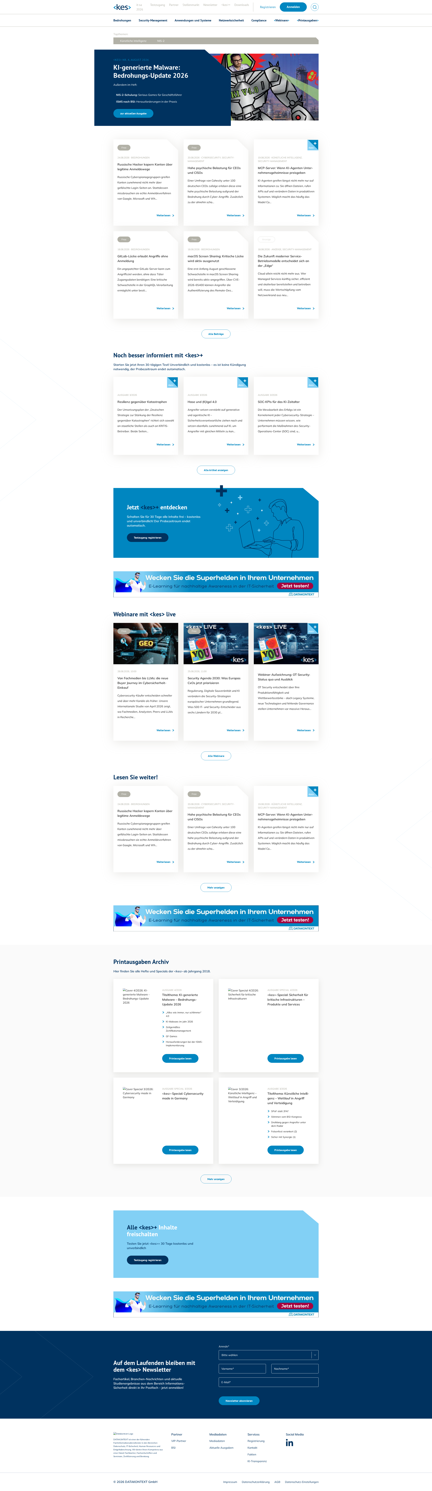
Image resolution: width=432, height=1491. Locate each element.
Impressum (230, 1482)
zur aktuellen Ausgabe (133, 113)
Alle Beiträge (216, 334)
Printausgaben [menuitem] (308, 20)
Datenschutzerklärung (255, 1482)
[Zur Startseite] (122, 7)
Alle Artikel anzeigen (216, 470)
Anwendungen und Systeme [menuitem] (193, 20)
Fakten (252, 1454)
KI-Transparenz (257, 1461)
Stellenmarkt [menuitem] (191, 5)
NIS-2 (161, 41)
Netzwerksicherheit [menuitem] (231, 20)
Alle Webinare (216, 756)
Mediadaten (217, 1441)
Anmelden (293, 7)
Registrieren (268, 7)
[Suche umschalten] (315, 7)
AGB (277, 1482)
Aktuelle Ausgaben (221, 1447)
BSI (173, 1447)
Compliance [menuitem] (258, 20)
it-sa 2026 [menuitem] (139, 7)
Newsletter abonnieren (239, 1400)
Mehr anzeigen (216, 887)
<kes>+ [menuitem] (225, 5)
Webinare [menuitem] (281, 20)
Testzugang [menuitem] (157, 5)
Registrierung (256, 1441)
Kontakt (252, 1447)
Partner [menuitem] (174, 5)
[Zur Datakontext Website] (128, 1433)
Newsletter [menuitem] (210, 5)
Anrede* (224, 1346)
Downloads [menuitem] (241, 5)
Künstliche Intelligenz (133, 41)
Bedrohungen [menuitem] (122, 20)
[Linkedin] (289, 1442)
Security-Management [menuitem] (153, 20)
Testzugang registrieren (147, 537)
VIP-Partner (178, 1441)
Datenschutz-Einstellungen (301, 1482)
